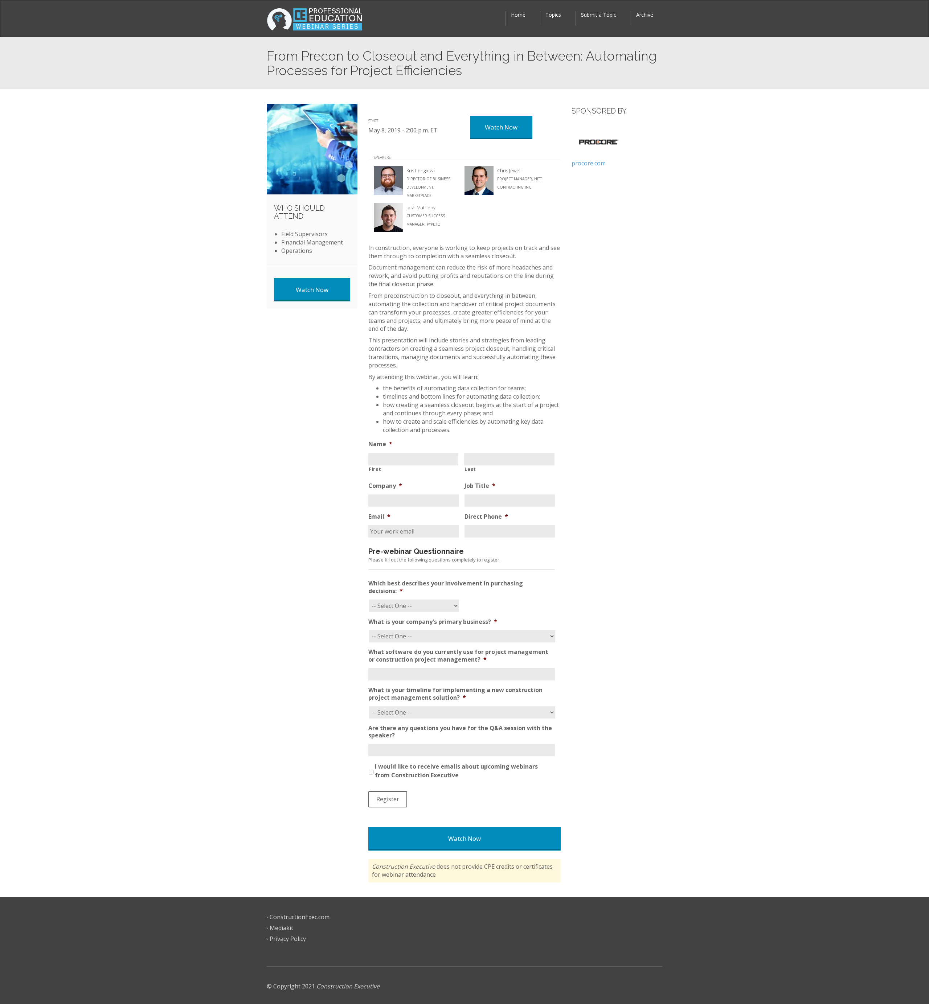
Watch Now (464, 838)
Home (518, 14)
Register (387, 799)
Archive (644, 14)
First (375, 469)
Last (470, 469)
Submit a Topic (598, 14)
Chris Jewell (509, 170)
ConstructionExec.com (300, 917)
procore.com (589, 163)
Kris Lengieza (420, 170)
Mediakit (281, 928)
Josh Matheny (420, 207)
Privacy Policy (288, 939)
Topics (553, 14)
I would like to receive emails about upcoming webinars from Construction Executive (456, 770)
